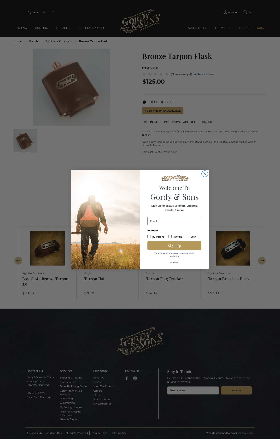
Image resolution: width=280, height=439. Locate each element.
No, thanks (174, 262)
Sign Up (174, 245)
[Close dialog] (205, 174)
